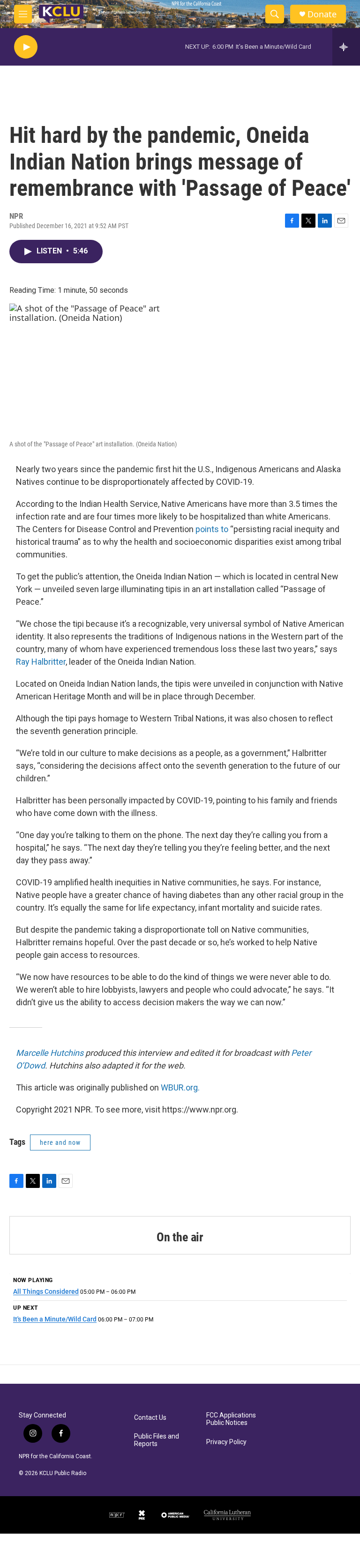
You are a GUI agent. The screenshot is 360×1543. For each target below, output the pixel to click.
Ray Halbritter (41, 662)
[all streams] (346, 47)
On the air (180, 1237)
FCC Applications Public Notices (231, 1419)
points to (211, 529)
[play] (25, 47)
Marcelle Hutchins (49, 1053)
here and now (60, 1142)
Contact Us (150, 1417)
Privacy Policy (226, 1442)
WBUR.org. (180, 1087)
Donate (322, 14)
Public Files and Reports (156, 1440)
